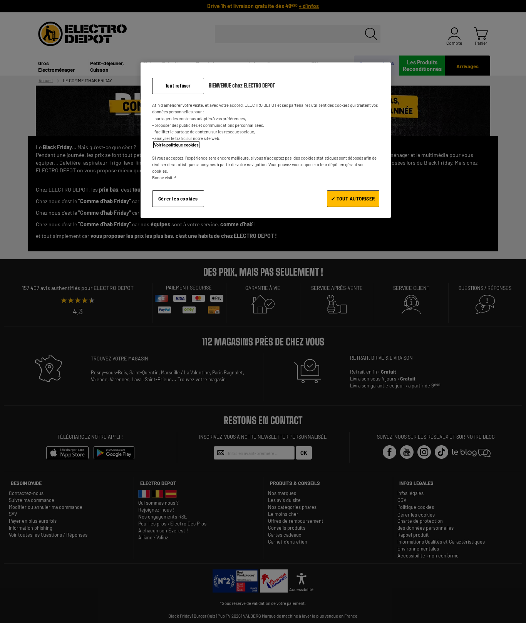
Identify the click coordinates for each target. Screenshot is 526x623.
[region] (266, 140)
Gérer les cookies (178, 198)
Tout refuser (178, 86)
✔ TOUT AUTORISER (353, 198)
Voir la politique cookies (176, 144)
